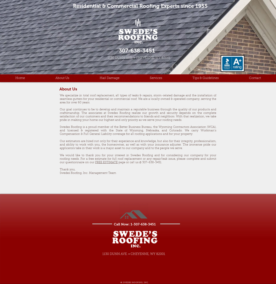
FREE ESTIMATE (106, 162)
